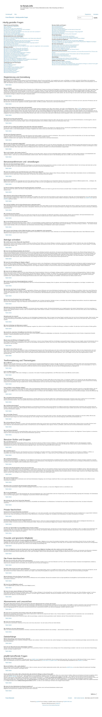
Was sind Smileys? (8, 65)
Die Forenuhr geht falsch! (9, 39)
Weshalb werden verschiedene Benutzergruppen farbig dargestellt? (67, 31)
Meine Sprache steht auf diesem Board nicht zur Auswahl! (17, 41)
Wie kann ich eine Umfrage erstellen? (12, 51)
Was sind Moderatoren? (57, 27)
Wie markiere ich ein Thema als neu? (12, 61)
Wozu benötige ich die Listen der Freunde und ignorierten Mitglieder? (68, 40)
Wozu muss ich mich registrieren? (11, 26)
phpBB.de (6, 198)
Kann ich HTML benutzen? (10, 64)
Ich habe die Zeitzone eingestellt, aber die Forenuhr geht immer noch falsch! (21, 40)
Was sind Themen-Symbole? (10, 72)
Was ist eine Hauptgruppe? (58, 32)
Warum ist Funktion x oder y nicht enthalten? (62, 62)
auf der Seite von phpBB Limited (49, 660)
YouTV (82, 10)
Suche (95, 18)
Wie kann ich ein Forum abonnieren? (60, 54)
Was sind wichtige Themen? (10, 70)
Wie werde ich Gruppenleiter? (58, 30)
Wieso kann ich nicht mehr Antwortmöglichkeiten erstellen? (17, 52)
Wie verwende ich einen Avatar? (11, 43)
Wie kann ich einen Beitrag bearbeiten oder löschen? (16, 49)
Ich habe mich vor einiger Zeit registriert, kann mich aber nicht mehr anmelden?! (22, 31)
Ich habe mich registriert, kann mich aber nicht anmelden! (17, 29)
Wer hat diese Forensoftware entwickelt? (61, 61)
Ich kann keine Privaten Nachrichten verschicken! (63, 36)
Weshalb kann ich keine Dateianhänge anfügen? (15, 55)
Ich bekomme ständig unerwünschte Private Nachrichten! (65, 37)
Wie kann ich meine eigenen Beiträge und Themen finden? (65, 49)
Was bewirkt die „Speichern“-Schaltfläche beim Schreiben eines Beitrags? (20, 59)
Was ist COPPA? (7, 27)
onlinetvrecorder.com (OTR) (87, 7)
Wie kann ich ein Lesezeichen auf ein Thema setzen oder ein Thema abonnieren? (71, 53)
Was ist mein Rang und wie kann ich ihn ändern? (15, 44)
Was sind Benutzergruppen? (58, 28)
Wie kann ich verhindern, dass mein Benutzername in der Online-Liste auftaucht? (22, 38)
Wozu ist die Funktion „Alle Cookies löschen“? (14, 35)
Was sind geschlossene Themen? (11, 71)
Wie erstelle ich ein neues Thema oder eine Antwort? (16, 48)
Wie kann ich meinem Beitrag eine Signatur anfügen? (16, 50)
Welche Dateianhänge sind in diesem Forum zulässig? (64, 58)
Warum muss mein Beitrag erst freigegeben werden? (16, 60)
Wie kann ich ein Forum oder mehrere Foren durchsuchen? (65, 44)
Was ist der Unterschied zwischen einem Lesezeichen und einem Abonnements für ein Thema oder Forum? (74, 52)
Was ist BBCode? (8, 63)
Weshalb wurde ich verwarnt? (10, 57)
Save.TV (83, 4)
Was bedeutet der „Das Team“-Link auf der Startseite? (64, 33)
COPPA (79, 108)
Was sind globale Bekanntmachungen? (13, 68)
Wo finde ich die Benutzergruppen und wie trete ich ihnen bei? (66, 29)
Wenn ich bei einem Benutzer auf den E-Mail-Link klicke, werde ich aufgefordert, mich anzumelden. (26, 46)
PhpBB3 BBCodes (67, 701)
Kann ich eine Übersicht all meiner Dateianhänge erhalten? (65, 59)
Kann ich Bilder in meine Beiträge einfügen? (14, 67)
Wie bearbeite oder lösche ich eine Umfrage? (14, 53)
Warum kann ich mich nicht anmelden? (13, 30)
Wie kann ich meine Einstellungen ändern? (14, 37)
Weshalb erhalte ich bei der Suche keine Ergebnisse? (64, 46)
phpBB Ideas (70, 667)
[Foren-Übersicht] (11, 6)
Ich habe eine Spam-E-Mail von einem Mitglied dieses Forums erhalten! (68, 38)
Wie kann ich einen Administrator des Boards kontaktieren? (65, 64)
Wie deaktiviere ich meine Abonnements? (61, 55)
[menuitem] (15, 14)
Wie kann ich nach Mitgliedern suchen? (61, 48)
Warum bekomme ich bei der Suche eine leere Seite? (64, 47)
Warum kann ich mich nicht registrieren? (13, 28)
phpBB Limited (89, 197)
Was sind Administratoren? (58, 26)
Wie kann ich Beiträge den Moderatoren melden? (15, 58)
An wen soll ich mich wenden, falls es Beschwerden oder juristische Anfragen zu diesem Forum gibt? (75, 63)
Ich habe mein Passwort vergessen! (12, 32)
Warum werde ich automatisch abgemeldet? (14, 33)
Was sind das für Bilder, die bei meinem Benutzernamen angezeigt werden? (21, 42)
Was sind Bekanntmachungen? (11, 69)
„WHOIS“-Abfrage (13, 676)
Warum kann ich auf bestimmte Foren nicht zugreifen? (16, 54)
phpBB (37, 701)
